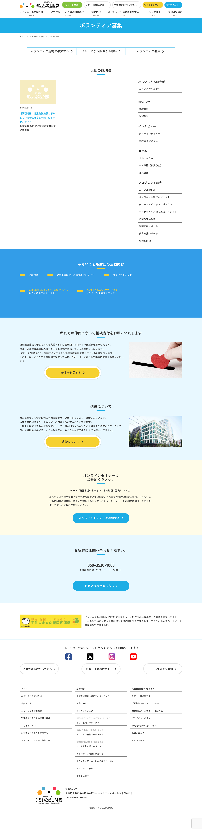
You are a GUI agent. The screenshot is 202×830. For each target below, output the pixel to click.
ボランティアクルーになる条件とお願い (95, 761)
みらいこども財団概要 (31, 710)
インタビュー (147, 126)
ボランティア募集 (148, 51)
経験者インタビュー (149, 141)
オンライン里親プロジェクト (154, 197)
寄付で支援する (151, 4)
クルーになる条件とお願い (99, 51)
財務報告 (143, 116)
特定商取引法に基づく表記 (144, 725)
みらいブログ (154, 13)
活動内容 (96, 13)
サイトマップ (138, 740)
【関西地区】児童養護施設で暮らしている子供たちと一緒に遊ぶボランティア (37, 117)
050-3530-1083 (101, 565)
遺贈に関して (82, 703)
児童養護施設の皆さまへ (125, 4)
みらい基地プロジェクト (48, 291)
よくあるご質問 (28, 725)
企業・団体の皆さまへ (95, 4)
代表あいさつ (27, 703)
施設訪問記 (145, 240)
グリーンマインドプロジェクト (155, 204)
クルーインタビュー (149, 133)
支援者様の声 (175, 13)
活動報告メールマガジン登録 (145, 703)
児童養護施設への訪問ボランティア (75, 275)
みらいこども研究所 (151, 82)
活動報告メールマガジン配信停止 (147, 710)
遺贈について (71, 441)
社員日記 (143, 172)
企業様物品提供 (147, 219)
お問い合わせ (172, 4)
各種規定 (143, 109)
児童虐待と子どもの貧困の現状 (67, 13)
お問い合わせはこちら (99, 586)
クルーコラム (146, 158)
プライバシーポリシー (142, 718)
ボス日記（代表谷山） (151, 165)
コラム (142, 151)
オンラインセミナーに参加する (99, 518)
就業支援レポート (148, 226)
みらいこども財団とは (31, 13)
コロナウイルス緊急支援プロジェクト (159, 211)
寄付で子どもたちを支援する (34, 732)
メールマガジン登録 (161, 669)
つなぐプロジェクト (123, 275)
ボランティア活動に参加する (123, 13)
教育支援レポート (148, 233)
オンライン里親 (71, 4)
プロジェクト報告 (150, 183)
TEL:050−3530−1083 (76, 797)
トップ (24, 688)
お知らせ (144, 102)
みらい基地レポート (149, 190)
